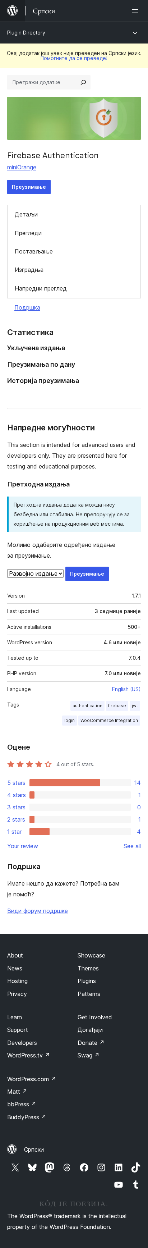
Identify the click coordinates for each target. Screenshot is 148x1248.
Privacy (17, 993)
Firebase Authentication (53, 155)
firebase (117, 705)
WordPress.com (31, 1079)
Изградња (29, 269)
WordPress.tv (28, 1055)
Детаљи (26, 214)
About (15, 955)
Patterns (89, 993)
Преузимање (29, 187)
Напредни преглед (41, 288)
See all (132, 846)
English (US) (126, 689)
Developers (22, 1042)
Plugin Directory (26, 32)
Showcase (91, 955)
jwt (135, 705)
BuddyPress (26, 1117)
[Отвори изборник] (136, 11)
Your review (22, 846)
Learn (14, 1017)
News (14, 968)
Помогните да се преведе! (74, 58)
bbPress (21, 1104)
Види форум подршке (37, 910)
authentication (87, 705)
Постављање (34, 251)
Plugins (87, 980)
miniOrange (21, 167)
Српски (34, 1149)
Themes (88, 968)
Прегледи (28, 233)
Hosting (17, 980)
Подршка (27, 307)
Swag (89, 1055)
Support (17, 1029)
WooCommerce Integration (109, 720)
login (69, 720)
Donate (91, 1042)
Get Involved (95, 1017)
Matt (17, 1091)
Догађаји (90, 1029)
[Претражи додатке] (83, 82)
